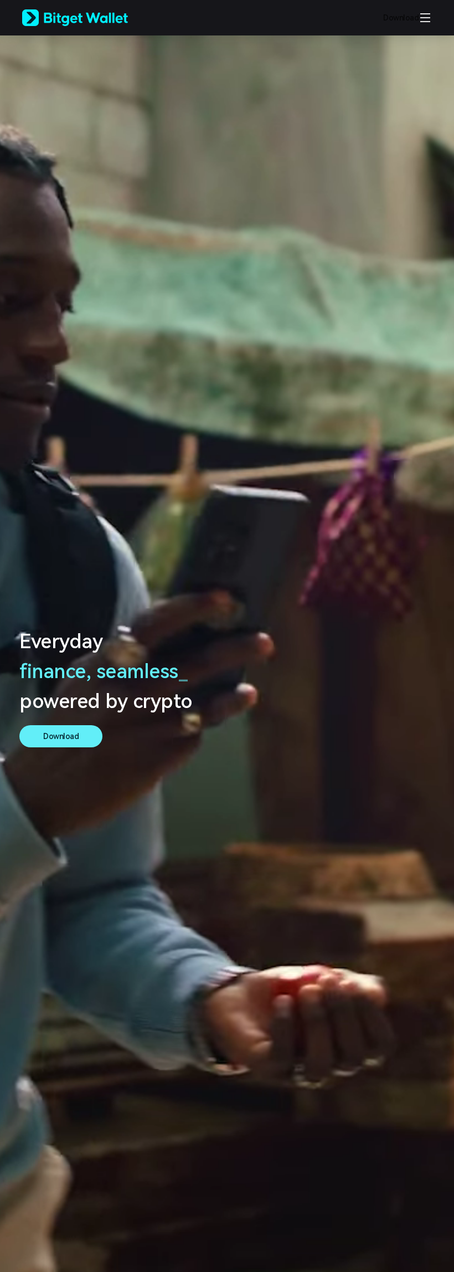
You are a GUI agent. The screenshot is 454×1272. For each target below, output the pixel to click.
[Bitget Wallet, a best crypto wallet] (89, 17)
